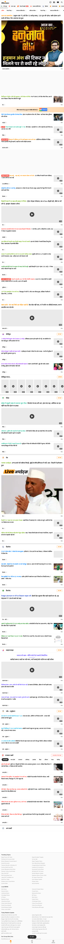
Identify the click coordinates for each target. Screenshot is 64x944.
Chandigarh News (5, 895)
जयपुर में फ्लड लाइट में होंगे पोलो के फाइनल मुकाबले (10, 927)
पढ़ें (10, 942)
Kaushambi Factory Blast (38, 869)
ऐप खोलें (32, 937)
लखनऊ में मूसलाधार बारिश (37, 915)
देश (3, 104)
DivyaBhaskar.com (36, 939)
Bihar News (34, 897)
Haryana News (4, 891)
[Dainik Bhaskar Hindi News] (5, 2)
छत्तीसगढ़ (27, 759)
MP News (34, 895)
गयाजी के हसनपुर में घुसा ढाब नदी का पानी (39, 929)
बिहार (40, 759)
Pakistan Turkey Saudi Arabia (8, 871)
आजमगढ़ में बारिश (35, 931)
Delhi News (4, 889)
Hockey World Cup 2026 (7, 867)
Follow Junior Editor (5, 909)
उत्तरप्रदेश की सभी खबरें (57, 755)
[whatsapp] (59, 69)
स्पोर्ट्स (3, 122)
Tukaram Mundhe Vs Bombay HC (9, 865)
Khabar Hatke (35, 881)
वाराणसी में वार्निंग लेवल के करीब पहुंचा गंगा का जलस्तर (10, 925)
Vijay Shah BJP (4, 873)
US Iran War (34, 859)
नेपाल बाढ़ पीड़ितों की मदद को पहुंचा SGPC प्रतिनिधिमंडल (11, 921)
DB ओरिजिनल (5, 183)
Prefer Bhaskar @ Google (38, 907)
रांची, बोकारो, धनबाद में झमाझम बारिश (38, 925)
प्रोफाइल (53, 942)
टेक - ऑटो (4, 619)
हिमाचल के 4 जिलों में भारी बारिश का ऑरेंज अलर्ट (40, 921)
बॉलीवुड (3, 347)
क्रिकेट (3, 196)
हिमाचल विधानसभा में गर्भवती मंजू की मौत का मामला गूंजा (11, 923)
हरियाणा (46, 759)
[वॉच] (58, 2)
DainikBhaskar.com (5, 939)
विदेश (3, 135)
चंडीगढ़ (58, 759)
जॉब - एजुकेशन (5, 724)
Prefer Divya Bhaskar (37, 905)
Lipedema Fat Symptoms (38, 867)
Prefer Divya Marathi (6, 905)
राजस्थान (20, 759)
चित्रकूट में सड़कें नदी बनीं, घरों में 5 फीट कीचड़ (9, 919)
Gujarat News (35, 899)
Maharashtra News (36, 893)
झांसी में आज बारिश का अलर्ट (6, 933)
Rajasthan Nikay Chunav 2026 (39, 875)
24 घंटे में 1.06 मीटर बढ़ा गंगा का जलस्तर (39, 933)
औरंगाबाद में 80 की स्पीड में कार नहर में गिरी (9, 915)
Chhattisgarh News (36, 901)
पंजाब (52, 759)
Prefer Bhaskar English (6, 907)
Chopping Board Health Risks (39, 865)
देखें (32, 942)
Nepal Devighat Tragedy (37, 857)
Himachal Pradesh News (37, 889)
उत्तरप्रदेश (5, 759)
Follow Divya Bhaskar (37, 903)
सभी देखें (60, 377)
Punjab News (35, 891)
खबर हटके (4, 328)
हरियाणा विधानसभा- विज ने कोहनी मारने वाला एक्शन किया (42, 917)
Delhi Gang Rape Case (6, 875)
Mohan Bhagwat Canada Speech (9, 861)
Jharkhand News (5, 893)
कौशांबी (3, 237)
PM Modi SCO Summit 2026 (7, 859)
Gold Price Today (5, 879)
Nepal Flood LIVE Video (6, 857)
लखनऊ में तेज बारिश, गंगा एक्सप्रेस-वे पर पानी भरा (10, 917)
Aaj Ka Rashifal (35, 883)
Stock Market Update (37, 879)
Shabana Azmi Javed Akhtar (8, 881)
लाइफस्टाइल (5, 680)
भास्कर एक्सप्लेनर (5, 69)
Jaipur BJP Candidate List (7, 877)
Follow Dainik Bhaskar (6, 903)
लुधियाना (4, 287)
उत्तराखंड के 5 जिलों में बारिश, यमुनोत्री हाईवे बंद (40, 923)
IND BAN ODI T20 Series (37, 871)
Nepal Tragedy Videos (37, 861)
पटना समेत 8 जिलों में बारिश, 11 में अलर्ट (39, 919)
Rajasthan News (5, 899)
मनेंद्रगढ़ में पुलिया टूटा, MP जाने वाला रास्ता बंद (9, 929)
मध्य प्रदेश (13, 759)
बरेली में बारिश (3, 931)
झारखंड (34, 759)
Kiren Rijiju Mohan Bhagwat (38, 863)
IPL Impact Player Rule (37, 877)
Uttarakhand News (5, 901)
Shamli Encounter (5, 863)
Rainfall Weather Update (37, 873)
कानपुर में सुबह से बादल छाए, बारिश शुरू (39, 927)
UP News (3, 897)
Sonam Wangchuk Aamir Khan (8, 869)
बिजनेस (3, 274)
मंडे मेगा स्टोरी (5, 147)
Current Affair (4, 883)
